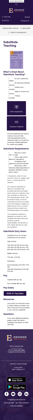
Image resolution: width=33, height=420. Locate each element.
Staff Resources (16, 1)
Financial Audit (9, 403)
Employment (26, 28)
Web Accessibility (16, 406)
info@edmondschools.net (16, 400)
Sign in (27, 17)
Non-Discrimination (22, 403)
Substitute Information (18, 32)
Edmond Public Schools (10, 28)
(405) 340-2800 (19, 350)
